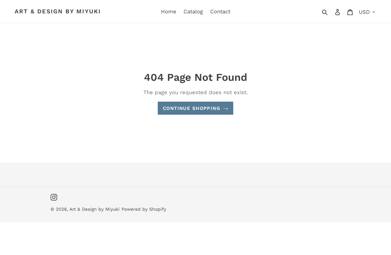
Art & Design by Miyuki (58, 11)
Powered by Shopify (144, 209)
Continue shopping (191, 108)
